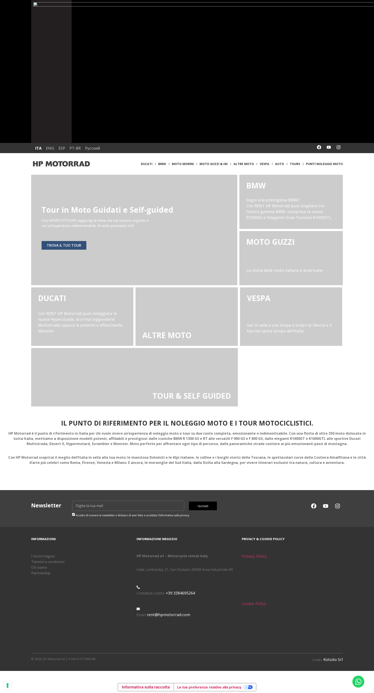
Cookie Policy (254, 603)
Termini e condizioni (47, 561)
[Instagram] (338, 147)
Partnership (40, 573)
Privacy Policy (254, 556)
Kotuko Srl (333, 659)
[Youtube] (328, 147)
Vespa (264, 164)
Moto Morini (183, 164)
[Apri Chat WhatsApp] (358, 682)
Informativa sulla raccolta (146, 687)
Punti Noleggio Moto (324, 164)
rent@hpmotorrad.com (168, 614)
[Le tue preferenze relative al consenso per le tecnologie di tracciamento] (7, 685)
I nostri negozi (43, 556)
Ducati (146, 164)
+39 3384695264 (180, 593)
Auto (279, 164)
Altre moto (244, 164)
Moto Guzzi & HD (214, 164)
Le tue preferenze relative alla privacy (209, 687)
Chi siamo (39, 567)
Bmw (162, 164)
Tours (295, 164)
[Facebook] (319, 147)
